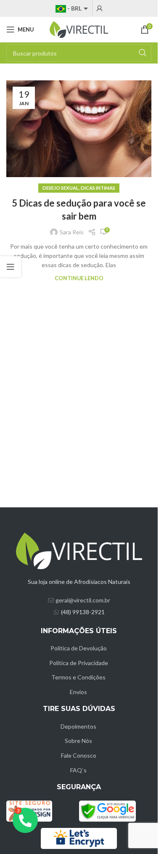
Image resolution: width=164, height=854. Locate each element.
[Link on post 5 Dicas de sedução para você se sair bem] (78, 128)
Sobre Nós (78, 740)
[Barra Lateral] (10, 266)
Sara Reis (72, 232)
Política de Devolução (78, 648)
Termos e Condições (78, 677)
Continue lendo (79, 278)
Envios (78, 691)
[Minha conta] (100, 8)
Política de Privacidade (78, 662)
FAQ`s (78, 770)
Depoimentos (78, 726)
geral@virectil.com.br (83, 600)
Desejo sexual (60, 188)
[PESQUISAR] (142, 53)
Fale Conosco (78, 755)
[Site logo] (79, 28)
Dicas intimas (98, 188)
